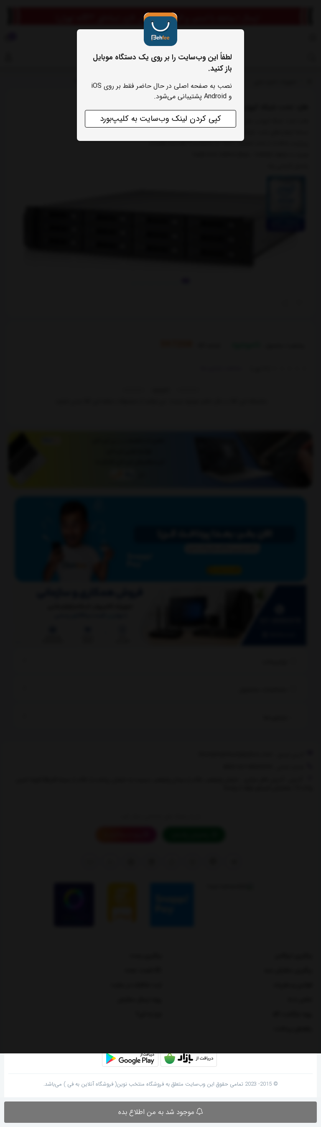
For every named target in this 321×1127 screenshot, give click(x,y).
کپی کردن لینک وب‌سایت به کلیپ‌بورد (160, 118)
